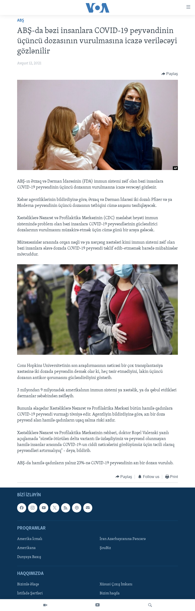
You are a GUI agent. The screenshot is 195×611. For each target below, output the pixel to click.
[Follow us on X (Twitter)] (54, 507)
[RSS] (65, 507)
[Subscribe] (87, 507)
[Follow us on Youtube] (43, 507)
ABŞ (20, 21)
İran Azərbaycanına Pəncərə (123, 539)
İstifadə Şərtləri (30, 594)
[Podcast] (76, 507)
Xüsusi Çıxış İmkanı (116, 585)
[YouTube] (97, 605)
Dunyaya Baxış (29, 557)
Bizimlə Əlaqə (28, 585)
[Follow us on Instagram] (32, 507)
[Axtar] (150, 605)
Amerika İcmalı (29, 539)
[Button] (169, 74)
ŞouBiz (105, 548)
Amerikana (26, 548)
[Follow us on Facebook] (21, 507)
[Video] (45, 605)
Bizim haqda (110, 594)
